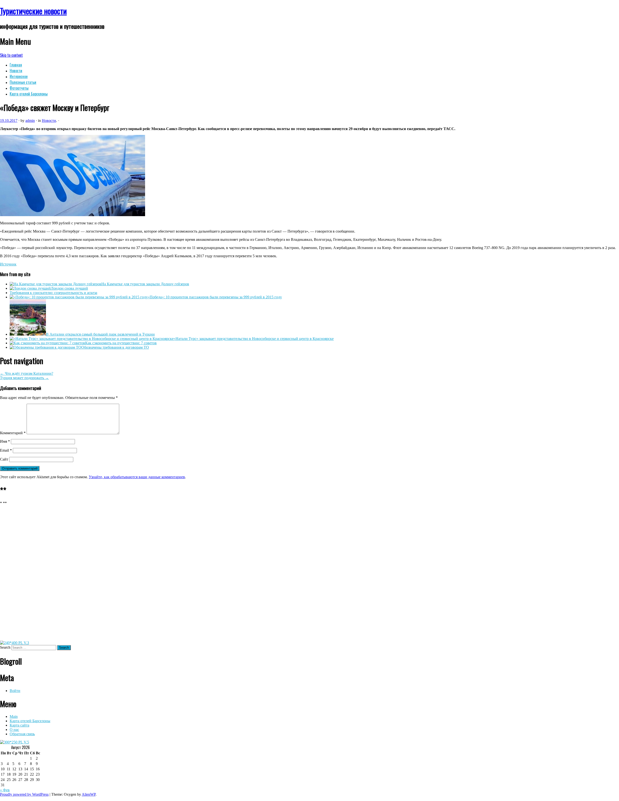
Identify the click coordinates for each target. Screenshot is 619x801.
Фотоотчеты (19, 88)
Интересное (19, 76)
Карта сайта (19, 725)
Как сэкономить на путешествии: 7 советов (121, 343)
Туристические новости (33, 10)
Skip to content (11, 55)
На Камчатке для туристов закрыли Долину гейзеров (145, 284)
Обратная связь (22, 734)
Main (14, 716)
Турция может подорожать (24, 378)
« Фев (5, 790)
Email (6, 450)
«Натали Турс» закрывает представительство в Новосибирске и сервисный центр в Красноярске (254, 339)
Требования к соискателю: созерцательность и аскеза (53, 293)
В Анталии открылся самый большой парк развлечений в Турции (100, 334)
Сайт (4, 459)
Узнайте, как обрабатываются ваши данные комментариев (137, 477)
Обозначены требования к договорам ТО (115, 347)
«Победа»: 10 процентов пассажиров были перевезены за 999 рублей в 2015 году (215, 297)
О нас (14, 730)
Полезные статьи (23, 82)
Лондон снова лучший (69, 288)
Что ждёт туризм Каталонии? (26, 373)
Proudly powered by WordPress (24, 794)
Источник (8, 264)
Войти (15, 691)
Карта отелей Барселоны (29, 94)
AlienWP (89, 794)
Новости (16, 70)
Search (5, 647)
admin (30, 120)
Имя (5, 441)
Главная (16, 65)
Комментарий (13, 433)
